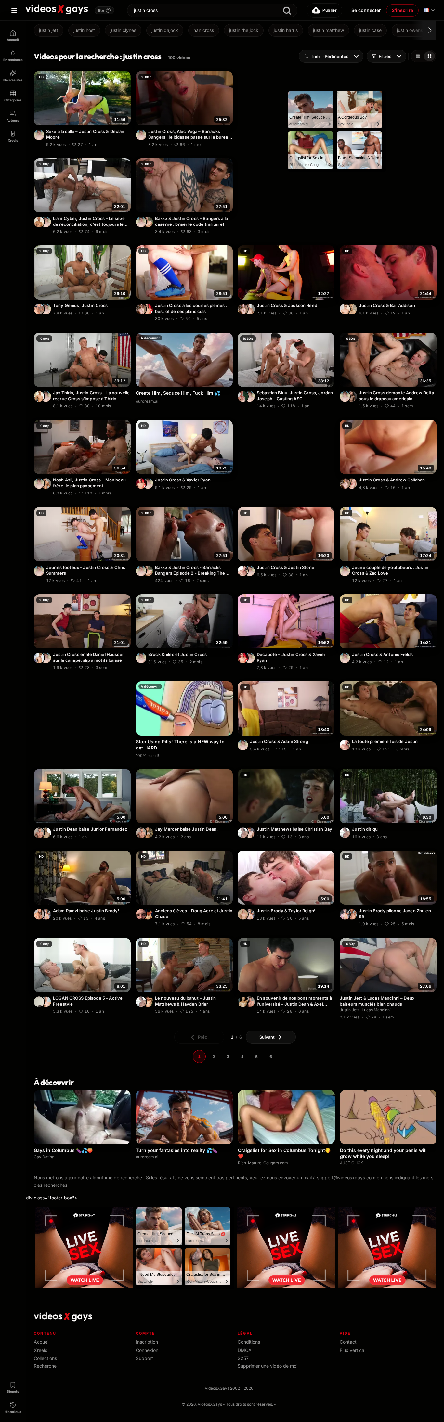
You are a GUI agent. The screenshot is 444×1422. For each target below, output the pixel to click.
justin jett (48, 30)
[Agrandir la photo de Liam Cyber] (39, 222)
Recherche (45, 1366)
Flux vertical (352, 1350)
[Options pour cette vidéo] (127, 143)
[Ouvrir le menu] (14, 10)
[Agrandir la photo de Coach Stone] (39, 1001)
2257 (243, 1358)
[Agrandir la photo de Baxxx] (148, 222)
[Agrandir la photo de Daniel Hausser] (39, 658)
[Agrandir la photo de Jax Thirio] (39, 396)
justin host (84, 30)
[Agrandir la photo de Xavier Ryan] (148, 309)
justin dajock (164, 30)
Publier (329, 10)
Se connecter (366, 10)
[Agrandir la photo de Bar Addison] (345, 309)
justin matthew (328, 30)
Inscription (147, 1342)
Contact (348, 1342)
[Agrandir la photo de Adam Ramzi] (39, 914)
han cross (203, 30)
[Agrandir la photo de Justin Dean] (39, 833)
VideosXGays (210, 1404)
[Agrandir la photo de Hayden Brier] (148, 1001)
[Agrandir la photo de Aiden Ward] (141, 309)
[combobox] (212, 10)
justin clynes (123, 30)
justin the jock (243, 30)
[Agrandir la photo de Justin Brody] (46, 914)
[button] (424, 30)
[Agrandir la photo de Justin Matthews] (243, 833)
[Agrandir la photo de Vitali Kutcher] (351, 484)
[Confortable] (417, 56)
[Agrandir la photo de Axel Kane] (243, 1001)
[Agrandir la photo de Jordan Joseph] (243, 396)
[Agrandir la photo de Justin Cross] (39, 135)
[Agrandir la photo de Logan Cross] (46, 1001)
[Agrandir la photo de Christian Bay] (249, 833)
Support (144, 1358)
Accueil (41, 1342)
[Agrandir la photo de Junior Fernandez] (46, 833)
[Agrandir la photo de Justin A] (243, 571)
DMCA (245, 1350)
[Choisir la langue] (429, 10)
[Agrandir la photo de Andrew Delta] (351, 396)
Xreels (40, 1350)
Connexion (147, 1350)
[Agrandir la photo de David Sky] (351, 309)
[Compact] (429, 56)
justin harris (286, 30)
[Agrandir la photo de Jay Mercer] (148, 833)
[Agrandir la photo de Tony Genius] (39, 309)
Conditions (249, 1342)
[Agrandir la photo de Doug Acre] (141, 914)
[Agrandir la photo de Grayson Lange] (249, 309)
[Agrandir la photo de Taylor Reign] (243, 914)
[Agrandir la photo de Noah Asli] (46, 484)
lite (103, 10)
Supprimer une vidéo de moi (267, 1366)
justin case (370, 30)
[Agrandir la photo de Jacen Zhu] (351, 914)
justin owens (410, 30)
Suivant (267, 1037)
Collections (45, 1358)
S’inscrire (402, 10)
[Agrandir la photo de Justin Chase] (148, 914)
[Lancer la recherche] (287, 11)
